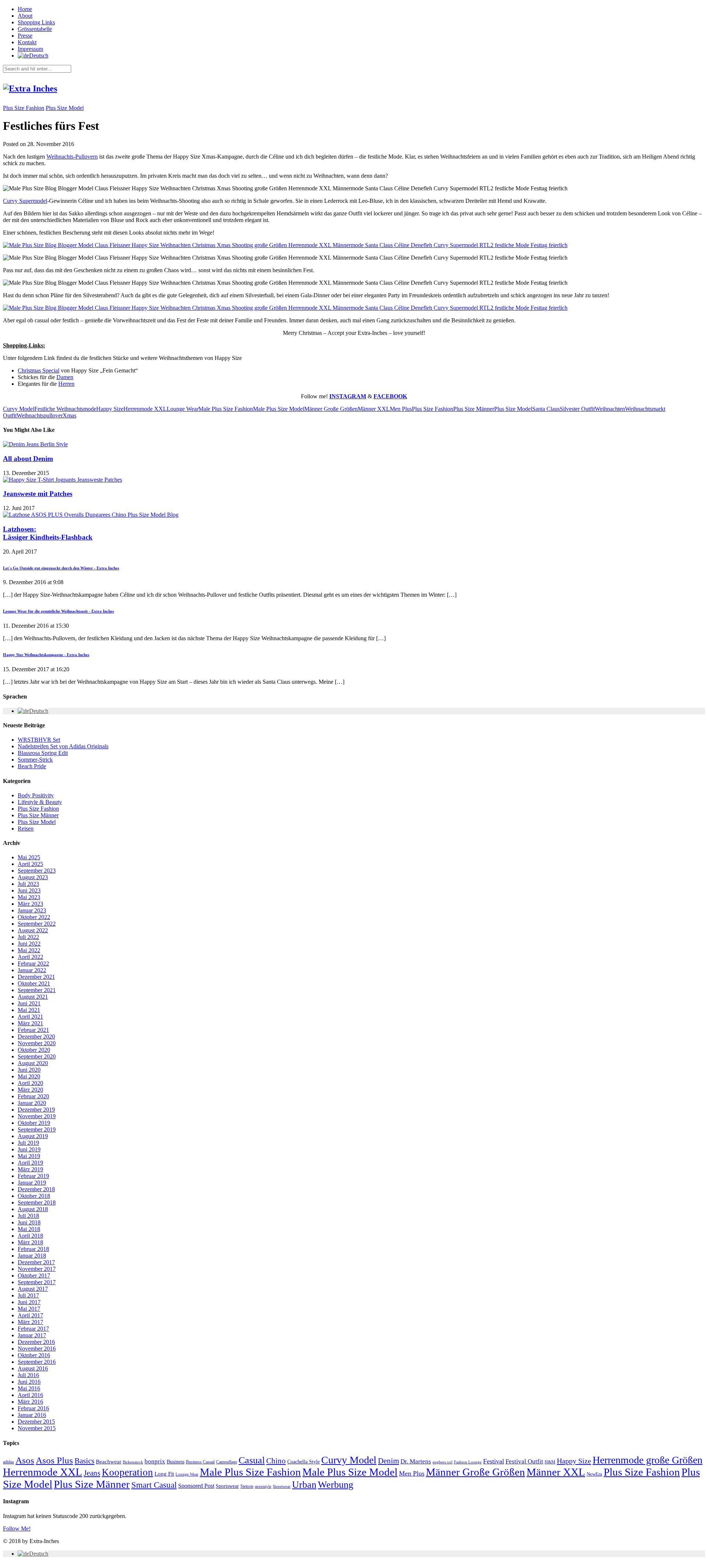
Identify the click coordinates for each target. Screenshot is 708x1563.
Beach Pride (32, 766)
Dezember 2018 (36, 1189)
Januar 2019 (32, 1182)
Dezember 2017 (36, 1262)
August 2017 (33, 1289)
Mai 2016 (29, 1388)
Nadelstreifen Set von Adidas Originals (63, 746)
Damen (64, 377)
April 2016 (30, 1395)
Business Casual (200, 1462)
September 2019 (37, 1129)
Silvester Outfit (577, 409)
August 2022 (33, 930)
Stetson (246, 1486)
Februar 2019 (33, 1176)
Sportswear (227, 1486)
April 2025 (30, 864)
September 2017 (37, 1282)
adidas (8, 1462)
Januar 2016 (32, 1415)
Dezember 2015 (36, 1421)
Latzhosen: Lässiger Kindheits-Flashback (48, 533)
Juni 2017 (29, 1302)
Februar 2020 (33, 1096)
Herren (66, 384)
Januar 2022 (32, 970)
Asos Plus (54, 1460)
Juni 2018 (29, 1222)
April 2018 (30, 1236)
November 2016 (37, 1348)
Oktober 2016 (34, 1355)
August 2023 (33, 877)
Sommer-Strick (35, 759)
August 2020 (33, 1063)
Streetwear (282, 1486)
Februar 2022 (33, 963)
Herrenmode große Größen (647, 1460)
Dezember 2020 (36, 1036)
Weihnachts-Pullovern (72, 156)
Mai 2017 (29, 1309)
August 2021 (33, 997)
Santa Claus (546, 409)
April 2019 (30, 1163)
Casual (252, 1460)
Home (25, 9)
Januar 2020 (32, 1103)
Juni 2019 (29, 1149)
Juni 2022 (29, 943)
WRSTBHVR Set (39, 740)
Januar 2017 (32, 1335)
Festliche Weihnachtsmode (65, 409)
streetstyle (263, 1486)
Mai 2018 (29, 1229)
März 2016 (30, 1402)
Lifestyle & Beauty (40, 802)
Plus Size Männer (473, 409)
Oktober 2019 (34, 1123)
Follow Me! (17, 1528)
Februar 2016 (33, 1408)
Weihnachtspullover (40, 415)
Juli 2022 (28, 937)
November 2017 (37, 1269)
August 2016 (33, 1368)
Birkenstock (133, 1462)
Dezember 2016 (36, 1342)
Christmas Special (38, 370)
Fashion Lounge (468, 1462)
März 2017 (30, 1322)
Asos (24, 1460)
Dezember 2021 (36, 977)
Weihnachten (610, 409)
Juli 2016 (28, 1375)
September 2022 (37, 924)
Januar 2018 (32, 1255)
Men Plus (401, 409)
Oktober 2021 (34, 983)
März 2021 (30, 1023)
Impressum (30, 49)
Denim (388, 1460)
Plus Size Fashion (23, 108)
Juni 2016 (29, 1382)
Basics (84, 1460)
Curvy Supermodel (25, 201)
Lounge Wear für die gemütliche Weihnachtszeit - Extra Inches (58, 611)
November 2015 (37, 1428)
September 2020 (37, 1056)
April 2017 (30, 1315)
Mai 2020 (29, 1076)
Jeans (92, 1473)
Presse (25, 35)
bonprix (155, 1461)
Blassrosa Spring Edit (43, 753)
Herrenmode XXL (145, 409)
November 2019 (37, 1116)
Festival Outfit (524, 1461)
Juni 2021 (29, 1003)
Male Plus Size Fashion (225, 409)
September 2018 (37, 1202)
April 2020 (30, 1083)
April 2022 (30, 957)
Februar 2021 (33, 1030)
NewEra (594, 1474)
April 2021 (30, 1016)
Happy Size (110, 409)
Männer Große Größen (331, 409)
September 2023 (37, 870)
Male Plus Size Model (278, 409)
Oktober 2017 (34, 1275)
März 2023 (30, 904)
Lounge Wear (182, 409)
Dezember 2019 (36, 1109)
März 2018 (30, 1242)
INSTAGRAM (347, 396)
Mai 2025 (29, 857)
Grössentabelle (35, 29)
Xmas (69, 415)
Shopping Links (36, 22)
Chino (276, 1460)
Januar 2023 (32, 910)
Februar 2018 (33, 1249)
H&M (550, 1462)
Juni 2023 (29, 890)
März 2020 (30, 1090)
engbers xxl (442, 1462)
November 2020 (37, 1043)
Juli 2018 (28, 1216)
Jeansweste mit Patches (37, 494)
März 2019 (30, 1169)
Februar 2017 (33, 1328)
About (25, 16)
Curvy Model (18, 409)
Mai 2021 (29, 1010)
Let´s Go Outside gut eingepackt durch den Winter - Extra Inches (61, 568)
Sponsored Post (196, 1485)
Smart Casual (154, 1485)
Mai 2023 (29, 897)
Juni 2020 (29, 1070)
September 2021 (37, 990)
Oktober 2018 (34, 1196)
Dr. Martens (415, 1461)
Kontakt (27, 42)
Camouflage (226, 1462)
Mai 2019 (29, 1156)
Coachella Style (303, 1462)
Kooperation (127, 1472)
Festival (493, 1461)
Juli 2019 (28, 1143)
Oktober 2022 (34, 917)
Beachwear (108, 1462)
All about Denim (28, 458)
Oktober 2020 (34, 1050)
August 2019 (33, 1136)
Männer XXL (374, 409)
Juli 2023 (28, 884)
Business (175, 1462)
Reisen (26, 828)
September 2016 (37, 1362)
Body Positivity (36, 795)
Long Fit (164, 1474)
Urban (304, 1484)
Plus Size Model (65, 108)
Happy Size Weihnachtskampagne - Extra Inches (46, 654)
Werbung (335, 1484)
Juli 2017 (28, 1295)
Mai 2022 (29, 950)
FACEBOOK (390, 396)
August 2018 (33, 1209)
